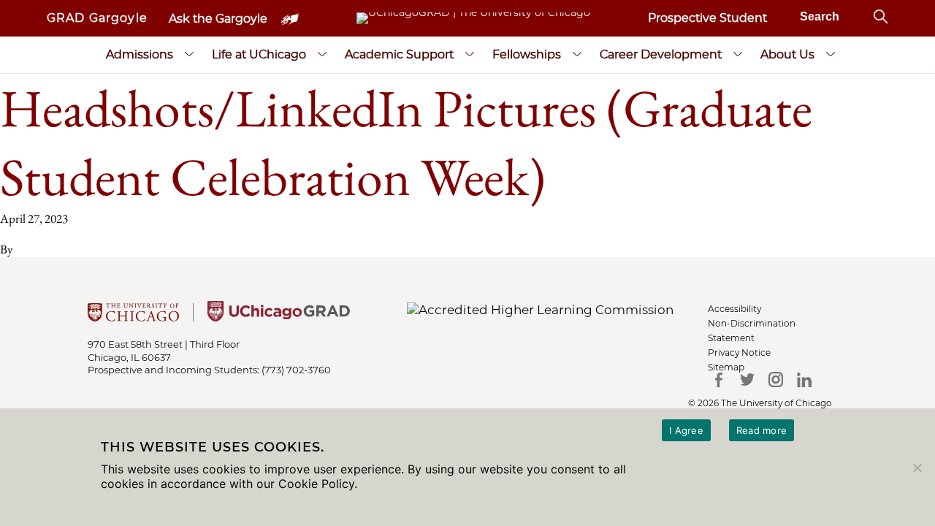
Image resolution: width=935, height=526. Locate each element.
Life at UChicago (259, 54)
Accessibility (734, 308)
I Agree (686, 430)
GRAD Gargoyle (97, 18)
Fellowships (526, 54)
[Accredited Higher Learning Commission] (540, 309)
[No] (916, 467)
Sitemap (726, 367)
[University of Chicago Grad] (278, 317)
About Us (787, 54)
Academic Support (399, 54)
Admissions (139, 54)
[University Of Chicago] (133, 317)
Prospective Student (707, 18)
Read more (761, 430)
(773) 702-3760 (296, 370)
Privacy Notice (739, 352)
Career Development (661, 54)
